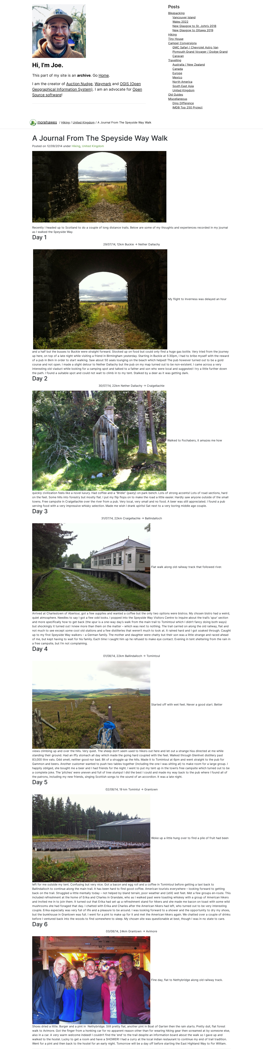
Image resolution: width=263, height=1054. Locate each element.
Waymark (103, 83)
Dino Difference (183, 103)
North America (182, 81)
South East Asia (183, 86)
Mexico (177, 77)
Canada (177, 69)
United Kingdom (183, 90)
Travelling (174, 60)
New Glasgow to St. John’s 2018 (194, 26)
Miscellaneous (177, 99)
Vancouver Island (184, 17)
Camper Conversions (182, 43)
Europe (177, 73)
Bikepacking (176, 13)
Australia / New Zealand (188, 64)
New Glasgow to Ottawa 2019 (192, 30)
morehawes (47, 122)
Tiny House (175, 39)
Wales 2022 (180, 21)
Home (104, 75)
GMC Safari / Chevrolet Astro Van (195, 47)
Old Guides (175, 94)
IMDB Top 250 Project (187, 107)
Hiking (172, 34)
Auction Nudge (79, 83)
